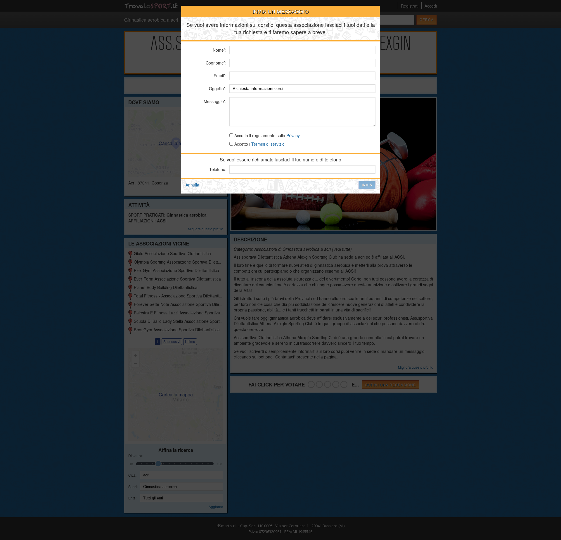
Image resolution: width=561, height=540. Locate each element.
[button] (367, 185)
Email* (219, 76)
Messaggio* (214, 101)
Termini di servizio (268, 144)
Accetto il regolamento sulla (266, 135)
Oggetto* (217, 88)
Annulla (192, 185)
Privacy (293, 135)
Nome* (219, 50)
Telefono (217, 169)
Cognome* (215, 63)
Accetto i (259, 144)
